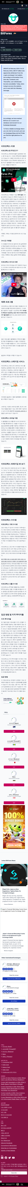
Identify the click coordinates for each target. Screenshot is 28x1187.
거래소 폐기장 (5, 1133)
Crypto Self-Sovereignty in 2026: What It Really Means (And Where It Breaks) (13, 1083)
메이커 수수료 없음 (6, 1115)
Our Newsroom (5, 1140)
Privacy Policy (14, 1176)
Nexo (13, 777)
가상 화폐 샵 (4, 1117)
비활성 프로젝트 (5, 1135)
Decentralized (5, 1105)
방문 (14, 731)
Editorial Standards (6, 1143)
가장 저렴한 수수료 (6, 1107)
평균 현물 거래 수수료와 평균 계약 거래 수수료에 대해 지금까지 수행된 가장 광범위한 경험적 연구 (14, 561)
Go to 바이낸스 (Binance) (14, 978)
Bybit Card (5, 1065)
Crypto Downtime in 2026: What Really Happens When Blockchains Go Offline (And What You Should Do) (12, 1088)
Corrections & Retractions (9, 1145)
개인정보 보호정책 (6, 1128)
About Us (4, 1138)
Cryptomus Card (7, 1062)
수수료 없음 (4, 1110)
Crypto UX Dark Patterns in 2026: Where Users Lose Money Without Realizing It (13, 1079)
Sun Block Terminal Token (13, 58)
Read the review (14, 975)
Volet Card (5, 1070)
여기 (2, 355)
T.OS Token (4, 56)
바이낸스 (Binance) (13, 759)
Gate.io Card (6, 1067)
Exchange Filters (11, 133)
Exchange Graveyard (9, 125)
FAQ (2, 1123)
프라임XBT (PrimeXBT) (14, 741)
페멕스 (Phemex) (14, 795)
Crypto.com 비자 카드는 (9, 1072)
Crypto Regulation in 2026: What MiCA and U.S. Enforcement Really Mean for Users (14, 1098)
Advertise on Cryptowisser (9, 1148)
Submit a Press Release (8, 1150)
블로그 (3, 1130)
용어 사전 (3, 1125)
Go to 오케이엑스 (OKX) (14, 1023)
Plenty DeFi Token (13, 56)
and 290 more (9, 60)
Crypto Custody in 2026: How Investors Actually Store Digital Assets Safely (13, 1094)
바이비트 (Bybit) (14, 723)
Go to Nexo (14, 1001)
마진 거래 (3, 1112)
